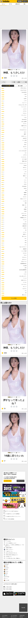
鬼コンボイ (24, 236)
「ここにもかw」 (8, 541)
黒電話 (25, 209)
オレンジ (24, 286)
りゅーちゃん (23, 284)
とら (25, 244)
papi (25, 267)
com (25, 96)
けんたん (24, 113)
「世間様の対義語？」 (9, 547)
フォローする (7, 588)
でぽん (25, 144)
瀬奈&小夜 (24, 225)
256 (25, 207)
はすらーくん (23, 261)
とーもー (24, 232)
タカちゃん (24, 257)
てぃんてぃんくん (23, 163)
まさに (25, 131)
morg (25, 142)
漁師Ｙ (25, 134)
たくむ (25, 273)
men (25, 240)
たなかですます (23, 90)
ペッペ (6, 578)
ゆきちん (24, 167)
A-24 (6, 574)
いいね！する (8, 586)
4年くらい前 (24, 78)
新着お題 (21, 616)
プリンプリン (23, 115)
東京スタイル (23, 280)
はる (25, 271)
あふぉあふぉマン (23, 276)
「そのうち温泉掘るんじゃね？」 (11, 543)
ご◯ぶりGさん (23, 88)
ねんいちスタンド (23, 246)
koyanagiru (24, 186)
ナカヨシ (6, 571)
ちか (25, 152)
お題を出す (17, 4)
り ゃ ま (24, 278)
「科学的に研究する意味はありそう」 (12, 554)
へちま (25, 117)
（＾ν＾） (24, 127)
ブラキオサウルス (23, 129)
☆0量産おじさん (23, 217)
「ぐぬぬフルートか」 (9, 551)
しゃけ (25, 100)
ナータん (24, 282)
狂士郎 (6, 566)
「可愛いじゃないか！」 (9, 549)
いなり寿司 (7, 580)
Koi (25, 230)
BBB (25, 202)
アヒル (25, 182)
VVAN (25, 211)
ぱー (25, 238)
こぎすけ (24, 228)
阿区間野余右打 (23, 263)
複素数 (25, 192)
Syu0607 (7, 564)
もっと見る (14, 298)
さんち (25, 255)
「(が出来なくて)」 (8, 556)
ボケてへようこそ (20, 480)
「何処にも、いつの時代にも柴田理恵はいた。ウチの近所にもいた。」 (14, 545)
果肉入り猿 (24, 161)
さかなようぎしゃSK (22, 104)
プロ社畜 (24, 265)
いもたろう (24, 288)
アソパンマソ (23, 106)
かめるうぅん (23, 136)
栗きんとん (24, 294)
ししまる (24, 200)
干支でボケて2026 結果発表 (8, 519)
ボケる (10, 4)
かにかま (24, 253)
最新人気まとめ (13, 616)
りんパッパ (24, 102)
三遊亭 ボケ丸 (23, 125)
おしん (25, 173)
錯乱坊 (25, 194)
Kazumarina (24, 119)
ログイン (25, 1)
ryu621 (25, 98)
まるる (25, 184)
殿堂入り (3, 616)
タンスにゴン (23, 157)
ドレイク (24, 219)
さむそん (24, 146)
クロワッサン (23, 213)
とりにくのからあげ (22, 150)
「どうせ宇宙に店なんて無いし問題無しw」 (13, 558)
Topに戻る (23, 607)
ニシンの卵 (24, 140)
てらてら (24, 123)
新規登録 (19, 1)
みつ (25, 171)
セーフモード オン (7, 480)
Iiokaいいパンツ (23, 198)
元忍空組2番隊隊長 (22, 269)
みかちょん (24, 259)
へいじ (25, 180)
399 (5, 78)
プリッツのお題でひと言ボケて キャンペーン (12, 516)
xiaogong (24, 223)
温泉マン (24, 234)
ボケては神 (24, 159)
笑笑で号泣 (24, 215)
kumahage (7, 576)
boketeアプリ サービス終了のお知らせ (10, 511)
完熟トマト (24, 205)
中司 (25, 242)
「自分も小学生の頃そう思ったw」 (11, 552)
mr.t (25, 221)
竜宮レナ (24, 175)
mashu (25, 188)
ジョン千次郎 (23, 251)
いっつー (24, 169)
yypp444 (24, 138)
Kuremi (25, 165)
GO (25, 292)
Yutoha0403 (24, 92)
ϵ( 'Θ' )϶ (24, 154)
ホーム (3, 4)
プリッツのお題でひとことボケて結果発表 (11, 513)
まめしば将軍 (23, 121)
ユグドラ (24, 109)
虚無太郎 (24, 248)
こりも (25, 148)
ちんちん (24, 196)
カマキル (24, 111)
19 (4, 408)
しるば (25, 94)
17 (4, 461)
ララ (25, 290)
